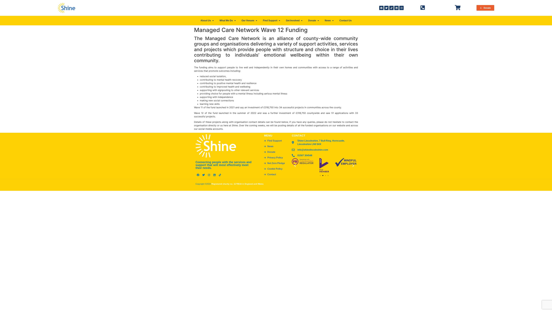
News (328, 20)
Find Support (270, 20)
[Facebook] (381, 8)
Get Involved (293, 20)
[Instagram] (401, 8)
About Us (206, 20)
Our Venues (247, 20)
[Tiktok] (391, 8)
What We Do (226, 20)
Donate (312, 20)
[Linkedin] (396, 8)
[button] (295, 165)
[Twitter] (386, 8)
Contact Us (345, 20)
